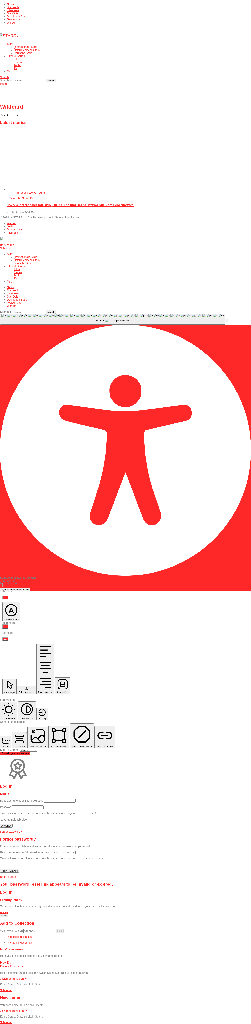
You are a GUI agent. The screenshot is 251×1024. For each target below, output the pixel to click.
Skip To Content (10, 749)
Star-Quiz (12, 13)
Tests (10, 226)
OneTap (24, 583)
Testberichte (14, 19)
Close (4, 915)
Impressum (13, 232)
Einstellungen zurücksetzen (15, 753)
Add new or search (11, 930)
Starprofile (13, 7)
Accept (4, 912)
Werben (11, 22)
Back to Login (8, 876)
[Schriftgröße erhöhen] (5, 585)
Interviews (13, 10)
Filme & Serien (16, 56)
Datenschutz (14, 229)
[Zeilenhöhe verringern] (5, 639)
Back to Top (7, 245)
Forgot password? (11, 831)
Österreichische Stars (27, 49)
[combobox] (112, 319)
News (10, 4)
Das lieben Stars (17, 16)
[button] (227, 320)
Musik (10, 71)
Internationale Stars (25, 46)
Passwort (5, 807)
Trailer (17, 65)
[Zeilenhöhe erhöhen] (5, 626)
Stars (10, 43)
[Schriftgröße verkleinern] (5, 597)
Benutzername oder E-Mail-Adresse (21, 800)
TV (15, 68)
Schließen (6, 248)
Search (50, 80)
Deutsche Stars (23, 53)
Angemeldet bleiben (15, 819)
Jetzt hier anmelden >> (13, 978)
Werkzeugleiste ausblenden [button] (15, 589)
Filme (17, 59)
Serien (18, 62)
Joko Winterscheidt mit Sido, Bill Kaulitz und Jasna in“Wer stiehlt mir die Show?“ (70, 205)
